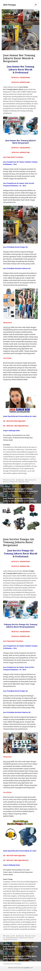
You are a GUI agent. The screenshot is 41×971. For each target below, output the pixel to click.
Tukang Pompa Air (13, 937)
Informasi (6, 327)
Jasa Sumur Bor (31, 480)
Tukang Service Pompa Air (26, 937)
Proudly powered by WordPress (12, 964)
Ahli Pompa (9, 4)
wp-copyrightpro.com (27, 967)
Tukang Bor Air (13, 481)
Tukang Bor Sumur (23, 481)
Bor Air (7, 481)
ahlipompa (21, 480)
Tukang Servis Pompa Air (10, 939)
